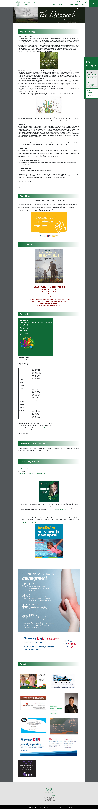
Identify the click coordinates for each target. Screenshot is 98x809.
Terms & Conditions (69, 807)
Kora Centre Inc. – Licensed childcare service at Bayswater (31, 473)
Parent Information (73, 4)
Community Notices (90, 66)
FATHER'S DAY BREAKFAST (91, 65)
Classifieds (88, 68)
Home (53, 4)
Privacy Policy (62, 807)
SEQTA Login (80, 1)
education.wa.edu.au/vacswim (30, 522)
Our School (61, 4)
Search (93, 3)
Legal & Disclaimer (56, 807)
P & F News (88, 61)
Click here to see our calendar (90, 93)
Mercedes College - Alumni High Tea (90, 85)
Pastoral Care (88, 64)
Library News (88, 62)
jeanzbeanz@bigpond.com (43, 427)
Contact (84, 4)
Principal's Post (89, 60)
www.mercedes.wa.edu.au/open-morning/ (57, 509)
